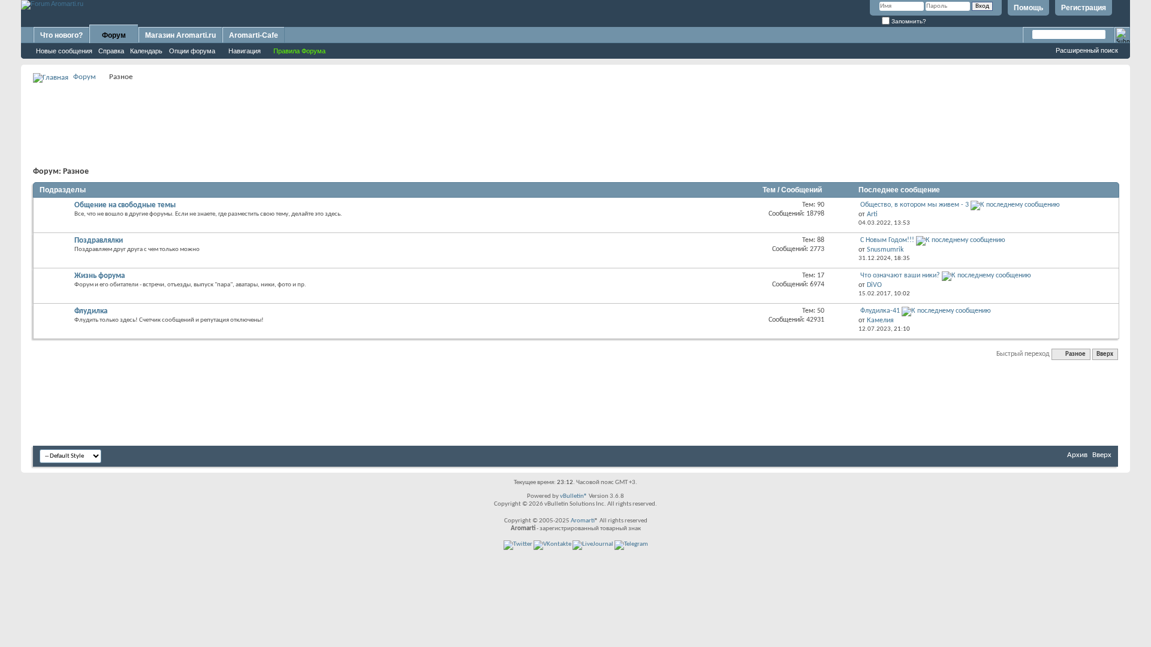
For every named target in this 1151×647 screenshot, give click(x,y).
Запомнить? (908, 21)
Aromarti (583, 521)
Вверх (1104, 354)
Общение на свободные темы (125, 205)
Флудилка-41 (880, 311)
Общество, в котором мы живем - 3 (914, 204)
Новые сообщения (64, 51)
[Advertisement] (575, 111)
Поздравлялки (98, 240)
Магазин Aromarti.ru (180, 35)
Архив (1077, 455)
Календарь (146, 51)
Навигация (244, 51)
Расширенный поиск (1087, 50)
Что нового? (61, 35)
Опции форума (192, 51)
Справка (111, 51)
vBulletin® (573, 496)
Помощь (1028, 8)
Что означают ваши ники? (900, 275)
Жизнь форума (99, 276)
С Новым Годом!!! (887, 240)
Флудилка (90, 311)
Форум (114, 35)
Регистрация (1083, 8)
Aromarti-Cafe (253, 35)
